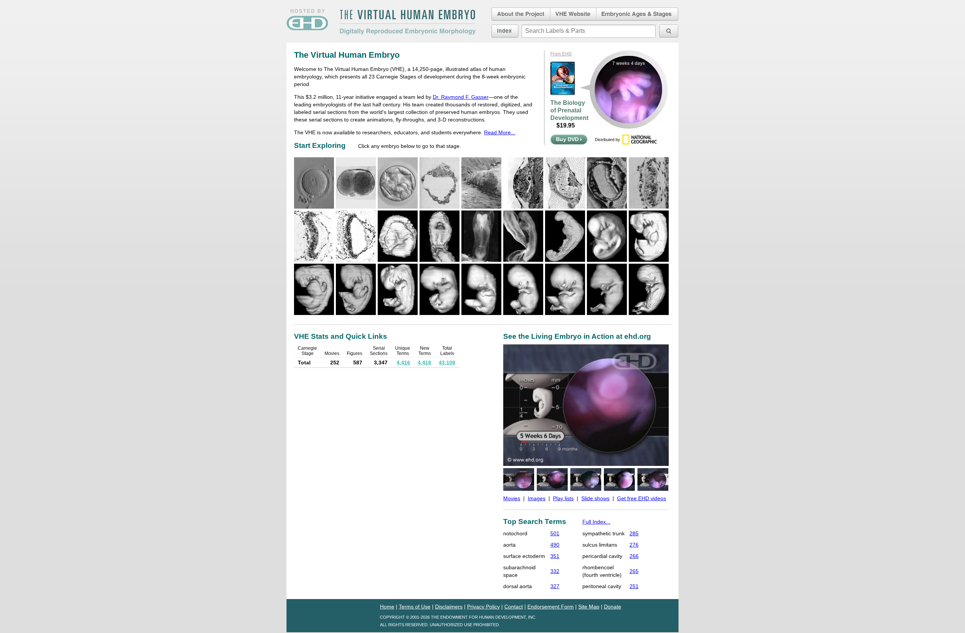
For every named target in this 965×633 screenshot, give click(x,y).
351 (554, 556)
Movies (511, 498)
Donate (612, 607)
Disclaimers (449, 607)
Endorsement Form (550, 607)
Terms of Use (414, 607)
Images (536, 498)
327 (554, 586)
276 (634, 545)
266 (634, 556)
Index (505, 31)
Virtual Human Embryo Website (573, 14)
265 (634, 571)
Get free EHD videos (641, 498)
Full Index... (596, 522)
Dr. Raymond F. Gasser (461, 97)
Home (387, 607)
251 (634, 586)
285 (634, 533)
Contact (513, 607)
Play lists (563, 498)
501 (554, 533)
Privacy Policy (483, 607)
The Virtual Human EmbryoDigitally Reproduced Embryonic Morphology (407, 22)
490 (554, 545)
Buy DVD (568, 139)
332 (554, 571)
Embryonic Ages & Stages (637, 14)
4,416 (403, 363)
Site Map (588, 607)
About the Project (520, 14)
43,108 (447, 363)
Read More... (499, 132)
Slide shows (595, 498)
